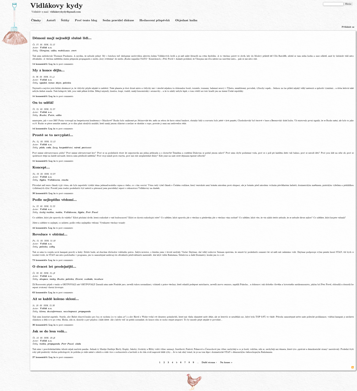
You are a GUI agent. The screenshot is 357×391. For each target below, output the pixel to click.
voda (48, 147)
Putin (51, 115)
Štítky (65, 20)
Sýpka (42, 180)
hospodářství (66, 147)
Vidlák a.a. (46, 47)
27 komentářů (39, 357)
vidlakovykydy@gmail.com (65, 12)
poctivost (86, 147)
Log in (52, 64)
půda (41, 147)
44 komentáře (39, 228)
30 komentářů (39, 193)
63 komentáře (39, 292)
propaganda (84, 311)
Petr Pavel (92, 212)
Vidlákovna (53, 180)
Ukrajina (44, 50)
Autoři (51, 20)
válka (53, 50)
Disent (79, 279)
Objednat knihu (186, 20)
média (59, 212)
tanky (53, 279)
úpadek (43, 83)
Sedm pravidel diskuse (118, 20)
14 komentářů (39, 64)
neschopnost (70, 311)
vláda (78, 344)
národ (77, 147)
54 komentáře (39, 128)
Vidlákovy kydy (56, 5)
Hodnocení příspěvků (154, 20)
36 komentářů (39, 324)
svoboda (88, 279)
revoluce (98, 279)
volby (52, 246)
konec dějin (54, 83)
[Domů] (15, 24)
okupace (43, 279)
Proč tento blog (86, 20)
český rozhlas (46, 212)
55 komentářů (39, 96)
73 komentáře (39, 260)
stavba (64, 180)
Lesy (54, 147)
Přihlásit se (348, 27)
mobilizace (64, 50)
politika (67, 83)
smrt (73, 50)
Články (36, 20)
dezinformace (54, 311)
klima (42, 311)
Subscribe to (352, 367)
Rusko (42, 115)
